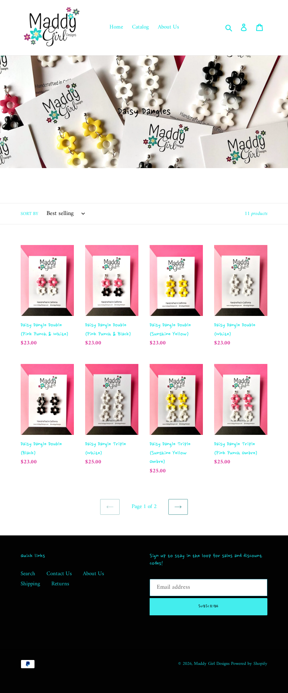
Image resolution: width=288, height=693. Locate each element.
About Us (93, 574)
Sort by (29, 214)
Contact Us (59, 574)
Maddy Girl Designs (212, 664)
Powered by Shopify (249, 664)
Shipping (30, 584)
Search (28, 574)
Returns (60, 584)
